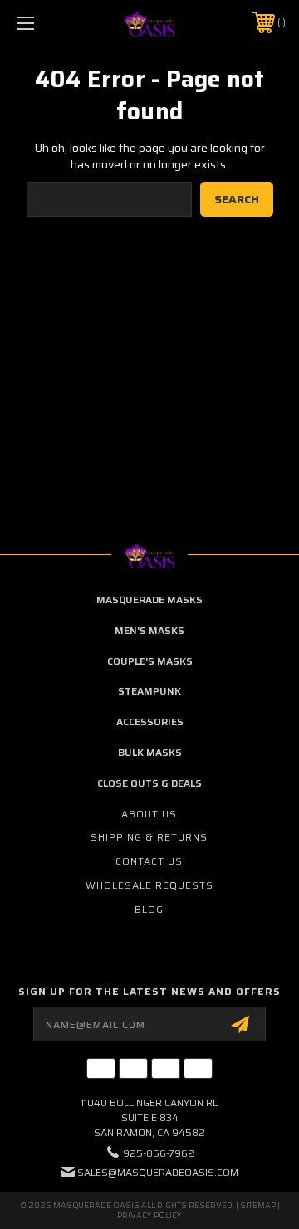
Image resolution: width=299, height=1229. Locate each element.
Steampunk (149, 691)
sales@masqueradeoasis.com (157, 1172)
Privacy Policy (149, 1215)
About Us (149, 814)
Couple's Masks (150, 661)
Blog (149, 909)
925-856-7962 (158, 1153)
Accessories (150, 721)
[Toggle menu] (44, 23)
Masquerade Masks (149, 599)
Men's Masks (149, 630)
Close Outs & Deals (149, 783)
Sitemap (258, 1205)
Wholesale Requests (149, 885)
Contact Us (149, 861)
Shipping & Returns (149, 837)
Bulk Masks (150, 752)
